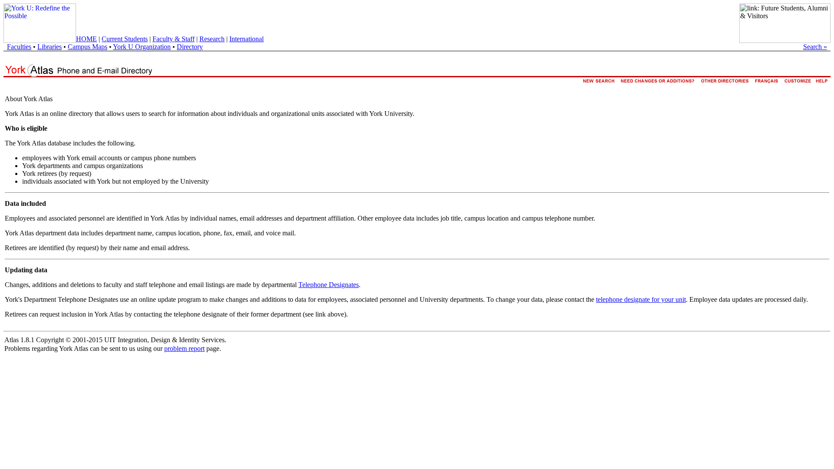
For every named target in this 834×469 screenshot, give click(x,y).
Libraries (49, 46)
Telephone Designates (328, 284)
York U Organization (142, 46)
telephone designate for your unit (641, 299)
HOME (86, 39)
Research (212, 39)
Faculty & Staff (173, 39)
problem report (184, 348)
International (246, 39)
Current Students (125, 39)
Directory (190, 46)
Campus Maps (87, 46)
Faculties (19, 46)
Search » (815, 46)
